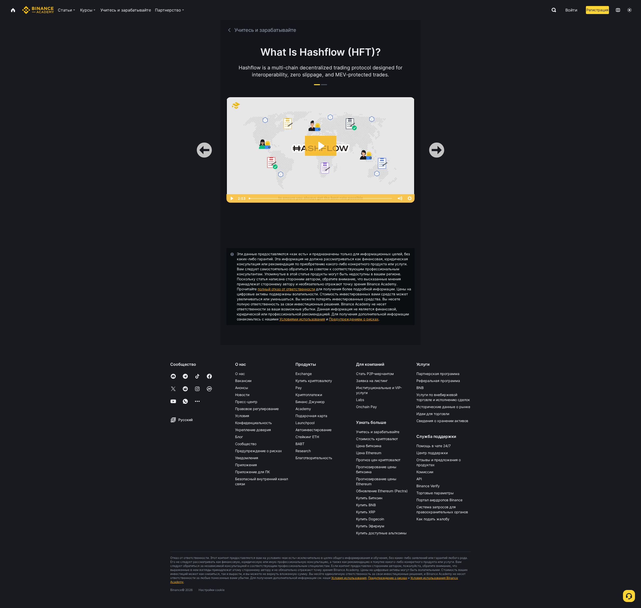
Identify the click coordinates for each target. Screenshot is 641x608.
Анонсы (241, 388)
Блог (239, 437)
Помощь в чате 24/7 (433, 446)
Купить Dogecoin (370, 519)
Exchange (303, 374)
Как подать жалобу (432, 519)
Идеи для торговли (432, 414)
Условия (242, 416)
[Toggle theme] (629, 10)
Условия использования (349, 578)
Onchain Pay (366, 407)
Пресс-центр (246, 402)
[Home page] (38, 10)
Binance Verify (428, 486)
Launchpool (304, 423)
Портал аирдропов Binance (439, 500)
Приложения (246, 465)
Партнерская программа (437, 374)
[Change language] (618, 10)
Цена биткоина (368, 446)
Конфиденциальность (253, 423)
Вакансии (243, 381)
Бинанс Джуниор (310, 402)
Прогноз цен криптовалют (378, 460)
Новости (242, 395)
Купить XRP (365, 512)
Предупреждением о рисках (354, 319)
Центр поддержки (432, 453)
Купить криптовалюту (313, 381)
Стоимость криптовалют (377, 439)
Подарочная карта (311, 416)
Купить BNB (366, 505)
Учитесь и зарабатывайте (377, 432)
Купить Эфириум (370, 526)
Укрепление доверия (253, 430)
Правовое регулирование (257, 409)
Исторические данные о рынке (443, 407)
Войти (571, 10)
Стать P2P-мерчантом (375, 374)
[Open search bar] (552, 10)
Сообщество (245, 444)
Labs (360, 400)
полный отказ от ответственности (286, 289)
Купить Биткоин (369, 498)
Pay (298, 388)
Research (303, 451)
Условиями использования (302, 319)
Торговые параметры (435, 493)
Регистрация (597, 10)
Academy (303, 409)
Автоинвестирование (313, 430)
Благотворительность (313, 458)
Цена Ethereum (368, 453)
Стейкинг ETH (307, 437)
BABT (299, 444)
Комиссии (424, 472)
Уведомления (246, 458)
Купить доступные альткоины (381, 533)
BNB (420, 388)
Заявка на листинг (372, 381)
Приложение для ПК (252, 472)
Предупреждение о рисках (258, 451)
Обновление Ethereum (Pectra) (382, 491)
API (419, 479)
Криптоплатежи (308, 395)
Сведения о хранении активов (442, 421)
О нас (240, 374)
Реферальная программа (438, 381)
